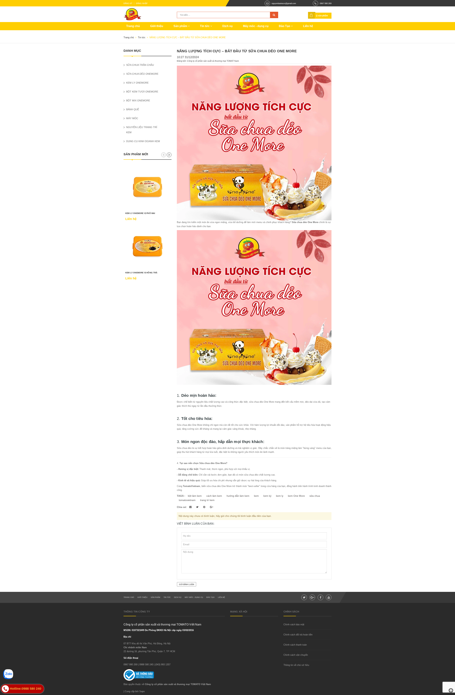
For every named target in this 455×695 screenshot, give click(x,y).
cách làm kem (214, 495)
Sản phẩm (180, 26)
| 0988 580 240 (145, 664)
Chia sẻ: (182, 507)
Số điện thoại (131, 658)
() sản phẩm (322, 15)
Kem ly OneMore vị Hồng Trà (141, 273)
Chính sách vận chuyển (295, 655)
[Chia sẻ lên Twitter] (197, 507)
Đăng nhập (142, 3)
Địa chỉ (127, 636)
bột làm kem (195, 495)
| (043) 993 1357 (162, 664)
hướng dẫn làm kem (238, 495)
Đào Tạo (285, 26)
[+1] (211, 507)
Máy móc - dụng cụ (256, 26)
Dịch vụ (227, 26)
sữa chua (314, 495)
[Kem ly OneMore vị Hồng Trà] (147, 246)
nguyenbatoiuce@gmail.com (284, 3)
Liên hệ (308, 26)
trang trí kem (207, 500)
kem (256, 495)
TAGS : (181, 495)
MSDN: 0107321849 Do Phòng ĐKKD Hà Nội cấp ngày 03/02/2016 (159, 630)
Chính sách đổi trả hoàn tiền (297, 634)
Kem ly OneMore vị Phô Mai (140, 213)
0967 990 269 (325, 3)
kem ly (279, 495)
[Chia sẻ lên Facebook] (190, 507)
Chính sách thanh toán (295, 644)
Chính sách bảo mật (293, 624)
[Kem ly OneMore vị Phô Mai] (147, 187)
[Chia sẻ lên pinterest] (204, 507)
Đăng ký (128, 3)
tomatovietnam (187, 500)
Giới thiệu (156, 26)
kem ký (267, 495)
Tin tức (205, 26)
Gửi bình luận (186, 584)
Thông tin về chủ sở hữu (296, 665)
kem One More (296, 495)
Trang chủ (133, 26)
